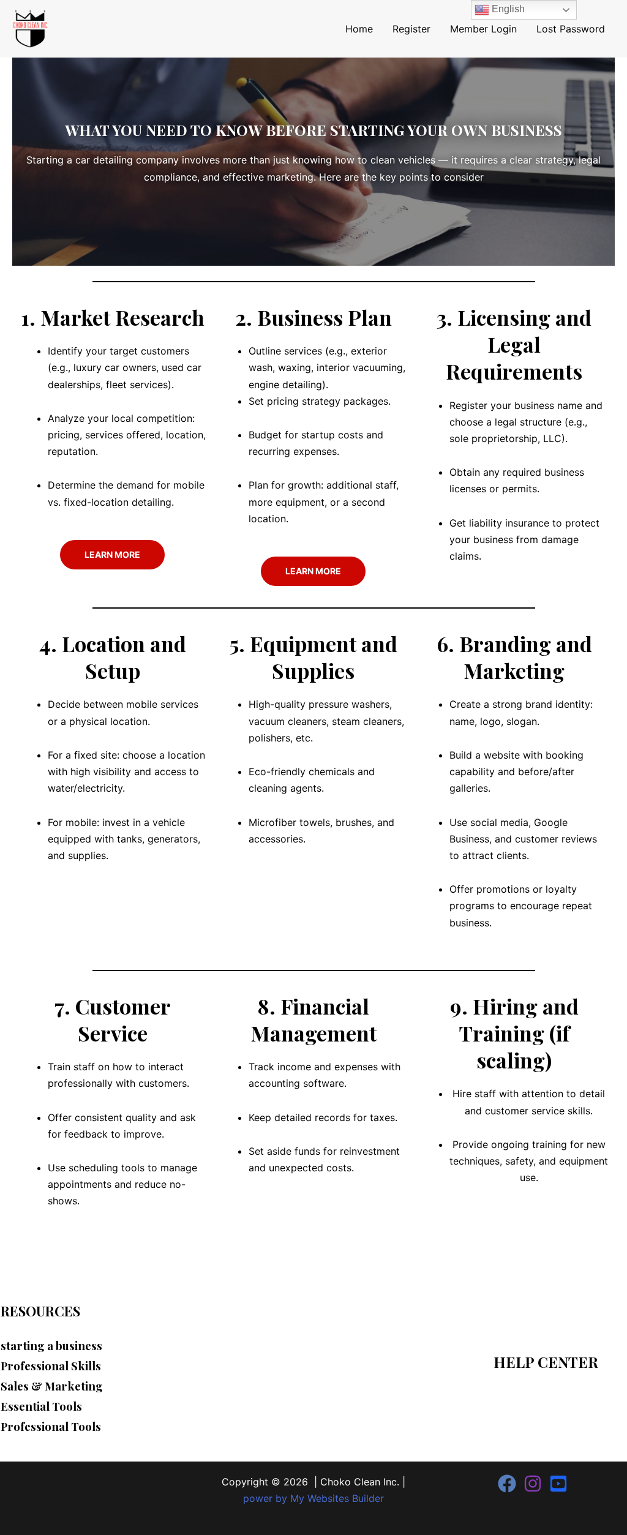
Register (411, 29)
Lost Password (570, 29)
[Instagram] (533, 1483)
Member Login (483, 29)
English (507, 9)
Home (359, 29)
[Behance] (558, 1483)
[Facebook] (507, 1483)
